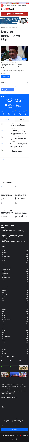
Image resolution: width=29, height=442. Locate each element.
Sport (3, 338)
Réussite (4, 326)
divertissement (4, 386)
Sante (3, 328)
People (3, 317)
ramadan (24, 391)
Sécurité (3, 330)
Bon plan (4, 262)
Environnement (5, 288)
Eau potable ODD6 (6, 277)
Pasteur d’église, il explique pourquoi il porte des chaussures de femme (18, 138)
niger (3, 388)
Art (2, 254)
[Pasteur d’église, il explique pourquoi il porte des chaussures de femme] (5, 138)
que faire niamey (17, 391)
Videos (3, 351)
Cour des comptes (6, 269)
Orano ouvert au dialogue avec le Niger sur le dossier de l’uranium (6, 196)
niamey (24, 386)
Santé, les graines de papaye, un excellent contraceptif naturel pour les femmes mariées (19, 125)
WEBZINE (4, 353)
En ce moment (5, 283)
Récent (22, 119)
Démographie (5, 273)
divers (21, 384)
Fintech (3, 292)
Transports (4, 349)
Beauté (3, 258)
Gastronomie (4, 294)
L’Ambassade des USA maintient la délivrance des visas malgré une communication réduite (21, 214)
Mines (3, 311)
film (20, 386)
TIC (2, 345)
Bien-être (4, 260)
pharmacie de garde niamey (7, 391)
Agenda (3, 250)
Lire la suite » (6, 76)
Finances (4, 290)
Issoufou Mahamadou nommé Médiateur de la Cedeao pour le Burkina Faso (12, 66)
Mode (3, 313)
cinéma (17, 384)
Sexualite (4, 332)
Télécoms (4, 340)
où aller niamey (13, 388)
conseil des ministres (6, 267)
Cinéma (3, 265)
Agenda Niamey (5, 62)
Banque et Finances (6, 256)
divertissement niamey (13, 386)
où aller (7, 388)
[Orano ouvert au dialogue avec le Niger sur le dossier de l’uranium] (7, 189)
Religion (3, 323)
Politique (4, 321)
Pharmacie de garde (6, 319)
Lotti (3, 305)
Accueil (3, 27)
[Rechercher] (27, 9)
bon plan (3, 384)
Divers (3, 275)
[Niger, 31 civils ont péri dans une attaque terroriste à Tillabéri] (23, 367)
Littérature (4, 300)
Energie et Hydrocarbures (7, 286)
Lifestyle (4, 298)
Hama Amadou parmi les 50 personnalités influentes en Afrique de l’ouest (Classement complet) (18, 132)
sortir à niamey (8, 393)
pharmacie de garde (21, 388)
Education (4, 281)
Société (3, 334)
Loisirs (3, 302)
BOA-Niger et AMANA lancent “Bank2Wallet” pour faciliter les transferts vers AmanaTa (21, 196)
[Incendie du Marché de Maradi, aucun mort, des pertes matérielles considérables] (7, 205)
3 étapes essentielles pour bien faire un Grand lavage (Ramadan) (18, 150)
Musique (3, 315)
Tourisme (4, 347)
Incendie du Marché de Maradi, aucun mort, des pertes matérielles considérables (7, 213)
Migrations (4, 309)
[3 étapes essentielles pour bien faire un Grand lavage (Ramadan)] (5, 152)
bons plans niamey (10, 384)
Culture (3, 271)
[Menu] (1, 9)
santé (3, 393)
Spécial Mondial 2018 (6, 336)
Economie (4, 279)
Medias (3, 307)
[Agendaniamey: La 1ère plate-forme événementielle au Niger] (8, 9)
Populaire (7, 119)
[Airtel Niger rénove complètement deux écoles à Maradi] (23, 374)
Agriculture (4, 252)
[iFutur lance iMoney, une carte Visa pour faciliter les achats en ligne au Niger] (5, 362)
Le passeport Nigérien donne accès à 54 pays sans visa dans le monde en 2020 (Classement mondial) (18, 145)
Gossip (3, 296)
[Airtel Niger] (14, 2)
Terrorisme (4, 342)
